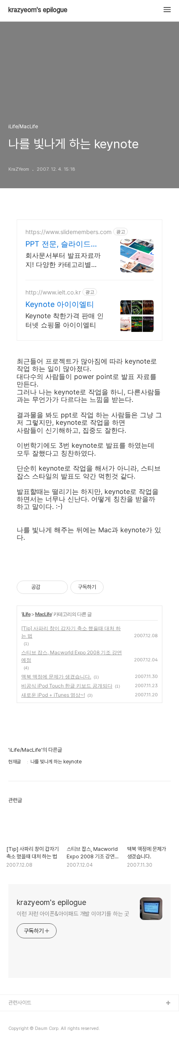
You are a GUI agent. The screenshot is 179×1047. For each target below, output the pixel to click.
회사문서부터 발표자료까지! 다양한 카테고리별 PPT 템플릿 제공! (63, 260)
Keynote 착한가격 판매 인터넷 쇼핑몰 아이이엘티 (64, 320)
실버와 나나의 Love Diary (37, 1017)
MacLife (43, 614)
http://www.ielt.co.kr (53, 292)
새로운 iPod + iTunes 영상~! (53, 695)
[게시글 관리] (58, 587)
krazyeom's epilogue (37, 10)
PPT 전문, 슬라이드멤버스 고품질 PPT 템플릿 (61, 244)
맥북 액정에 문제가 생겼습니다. (56, 676)
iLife (26, 614)
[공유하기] (48, 587)
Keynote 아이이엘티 (59, 304)
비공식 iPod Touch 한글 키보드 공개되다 (66, 686)
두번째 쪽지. (21, 1030)
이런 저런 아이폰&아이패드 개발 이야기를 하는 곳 (73, 913)
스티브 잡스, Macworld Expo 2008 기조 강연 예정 (71, 656)
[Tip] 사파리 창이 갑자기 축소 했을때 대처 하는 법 (71, 632)
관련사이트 (19, 1003)
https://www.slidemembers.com (68, 231)
